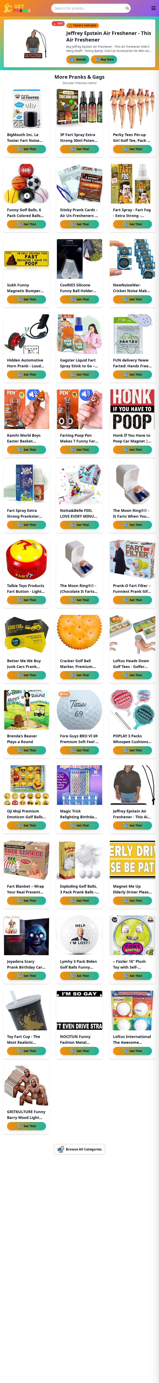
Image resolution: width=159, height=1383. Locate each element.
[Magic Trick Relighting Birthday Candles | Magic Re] (79, 785)
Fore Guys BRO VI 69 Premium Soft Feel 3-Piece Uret (79, 741)
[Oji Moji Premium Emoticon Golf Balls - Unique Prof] (26, 785)
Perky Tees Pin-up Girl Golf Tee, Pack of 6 (132, 140)
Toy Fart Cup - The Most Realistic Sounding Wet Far (23, 1042)
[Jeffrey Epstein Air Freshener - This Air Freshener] (132, 785)
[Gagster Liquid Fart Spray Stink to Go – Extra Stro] (79, 334)
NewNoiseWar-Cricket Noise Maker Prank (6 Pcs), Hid (132, 290)
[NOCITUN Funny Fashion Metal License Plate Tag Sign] (79, 1010)
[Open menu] (153, 8)
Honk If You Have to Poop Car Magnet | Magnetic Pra (131, 441)
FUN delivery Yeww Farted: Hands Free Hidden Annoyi (130, 366)
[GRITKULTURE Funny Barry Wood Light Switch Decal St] (26, 1085)
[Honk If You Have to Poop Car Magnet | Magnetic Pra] (132, 409)
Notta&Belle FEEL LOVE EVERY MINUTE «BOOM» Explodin (79, 516)
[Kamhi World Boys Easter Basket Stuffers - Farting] (26, 409)
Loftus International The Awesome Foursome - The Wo (132, 1042)
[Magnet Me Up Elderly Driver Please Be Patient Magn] (132, 860)
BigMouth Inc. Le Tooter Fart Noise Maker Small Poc (23, 140)
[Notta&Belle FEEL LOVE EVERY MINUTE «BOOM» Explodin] (79, 484)
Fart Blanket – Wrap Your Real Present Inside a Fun (25, 892)
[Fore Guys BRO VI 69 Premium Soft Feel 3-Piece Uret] (79, 710)
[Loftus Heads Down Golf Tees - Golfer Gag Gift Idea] (132, 635)
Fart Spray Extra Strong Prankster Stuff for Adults (23, 516)
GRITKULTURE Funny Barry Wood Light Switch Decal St (26, 1117)
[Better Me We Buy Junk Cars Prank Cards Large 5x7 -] (26, 635)
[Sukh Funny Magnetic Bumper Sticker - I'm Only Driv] (26, 259)
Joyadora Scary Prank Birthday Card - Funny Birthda (26, 967)
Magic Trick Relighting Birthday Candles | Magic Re (78, 817)
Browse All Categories (84, 1149)
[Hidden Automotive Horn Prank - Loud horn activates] (26, 334)
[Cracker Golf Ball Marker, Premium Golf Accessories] (79, 635)
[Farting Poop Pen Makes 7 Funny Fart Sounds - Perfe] (79, 409)
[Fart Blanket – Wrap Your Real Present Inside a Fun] (26, 860)
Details (81, 59)
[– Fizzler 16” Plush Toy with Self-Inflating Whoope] (132, 935)
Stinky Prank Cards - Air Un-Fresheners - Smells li (78, 215)
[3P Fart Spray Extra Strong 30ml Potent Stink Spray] (79, 108)
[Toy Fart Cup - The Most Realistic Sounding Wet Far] (26, 1010)
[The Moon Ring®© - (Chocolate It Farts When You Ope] (79, 559)
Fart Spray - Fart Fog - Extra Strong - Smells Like (132, 215)
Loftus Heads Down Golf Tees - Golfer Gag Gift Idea (131, 666)
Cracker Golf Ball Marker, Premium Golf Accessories (76, 666)
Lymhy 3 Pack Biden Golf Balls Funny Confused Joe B (78, 967)
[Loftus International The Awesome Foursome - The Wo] (132, 1010)
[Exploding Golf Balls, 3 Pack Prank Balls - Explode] (79, 860)
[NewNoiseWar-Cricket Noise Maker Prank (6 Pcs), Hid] (132, 259)
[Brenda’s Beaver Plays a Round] (26, 710)
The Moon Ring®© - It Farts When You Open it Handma (131, 516)
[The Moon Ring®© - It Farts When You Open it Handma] (132, 484)
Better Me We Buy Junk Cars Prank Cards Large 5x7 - (24, 666)
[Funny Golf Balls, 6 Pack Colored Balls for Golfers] (26, 184)
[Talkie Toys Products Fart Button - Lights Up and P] (26, 559)
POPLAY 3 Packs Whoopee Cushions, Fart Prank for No (131, 741)
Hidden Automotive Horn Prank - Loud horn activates (25, 366)
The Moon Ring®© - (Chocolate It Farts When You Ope (78, 591)
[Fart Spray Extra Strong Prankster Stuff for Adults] (26, 484)
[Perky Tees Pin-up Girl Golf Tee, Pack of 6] (132, 108)
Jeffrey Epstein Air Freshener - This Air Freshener (131, 817)
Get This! (30, 149)
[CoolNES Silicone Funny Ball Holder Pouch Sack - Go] (79, 259)
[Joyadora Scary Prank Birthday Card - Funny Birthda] (26, 935)
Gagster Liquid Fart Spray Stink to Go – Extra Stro (78, 366)
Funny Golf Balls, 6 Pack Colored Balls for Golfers (24, 215)
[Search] (127, 8)
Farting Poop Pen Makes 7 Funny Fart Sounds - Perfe (78, 441)
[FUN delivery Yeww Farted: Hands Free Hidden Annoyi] (132, 334)
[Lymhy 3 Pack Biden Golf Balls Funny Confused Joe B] (79, 935)
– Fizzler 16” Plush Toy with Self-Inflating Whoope (129, 967)
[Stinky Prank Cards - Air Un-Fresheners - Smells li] (79, 184)
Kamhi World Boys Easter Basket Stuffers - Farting (24, 441)
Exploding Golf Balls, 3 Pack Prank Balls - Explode (78, 892)
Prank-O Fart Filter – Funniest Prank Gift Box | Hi (132, 591)
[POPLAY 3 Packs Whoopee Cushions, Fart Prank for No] (132, 710)
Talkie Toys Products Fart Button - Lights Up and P (25, 591)
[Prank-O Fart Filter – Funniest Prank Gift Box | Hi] (132, 559)
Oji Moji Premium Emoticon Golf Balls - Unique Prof (26, 817)
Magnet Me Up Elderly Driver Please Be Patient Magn (132, 892)
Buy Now (107, 59)
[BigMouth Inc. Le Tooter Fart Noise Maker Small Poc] (26, 108)
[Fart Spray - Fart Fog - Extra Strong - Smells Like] (132, 184)
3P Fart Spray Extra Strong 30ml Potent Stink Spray (78, 140)
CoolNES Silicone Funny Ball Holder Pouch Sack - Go (76, 290)
